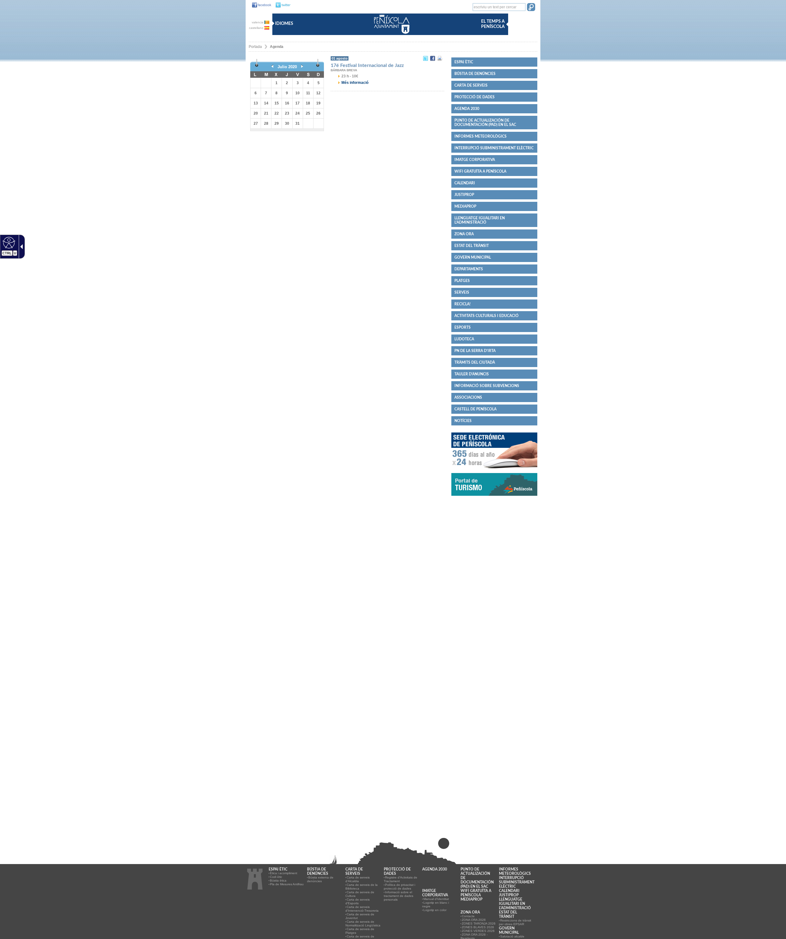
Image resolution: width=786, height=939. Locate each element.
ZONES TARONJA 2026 (479, 923)
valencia (258, 22)
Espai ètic (463, 62)
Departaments (468, 269)
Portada (255, 47)
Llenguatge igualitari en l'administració (479, 220)
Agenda (276, 47)
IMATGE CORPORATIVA (474, 160)
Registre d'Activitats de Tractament (400, 879)
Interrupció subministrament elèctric (494, 148)
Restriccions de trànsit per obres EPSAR (515, 922)
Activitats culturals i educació (486, 316)
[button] (531, 7)
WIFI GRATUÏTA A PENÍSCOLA (480, 171)
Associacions (468, 397)
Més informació (354, 82)
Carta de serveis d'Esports (357, 901)
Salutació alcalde (512, 936)
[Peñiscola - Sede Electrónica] (494, 471)
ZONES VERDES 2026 (478, 931)
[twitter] (281, 5)
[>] (302, 67)
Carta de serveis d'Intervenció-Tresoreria (362, 908)
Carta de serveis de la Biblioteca (361, 886)
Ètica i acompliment (283, 873)
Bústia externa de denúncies (320, 879)
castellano (256, 27)
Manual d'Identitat (436, 899)
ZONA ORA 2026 (474, 919)
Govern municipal (472, 257)
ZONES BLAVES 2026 (478, 927)
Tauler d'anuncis (471, 374)
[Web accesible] (8, 242)
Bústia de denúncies (475, 74)
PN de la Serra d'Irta (475, 351)
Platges (462, 281)
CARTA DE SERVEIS (471, 85)
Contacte (468, 916)
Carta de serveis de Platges (359, 930)
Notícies (463, 421)
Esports (462, 327)
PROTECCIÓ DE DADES (474, 97)
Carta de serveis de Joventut (359, 916)
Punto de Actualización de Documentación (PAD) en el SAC (485, 123)
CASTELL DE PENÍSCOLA (475, 409)
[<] (272, 67)
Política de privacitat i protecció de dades (399, 886)
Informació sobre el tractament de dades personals (398, 895)
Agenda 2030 (466, 109)
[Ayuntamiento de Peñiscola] (390, 34)
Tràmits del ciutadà (474, 362)
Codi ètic (276, 876)
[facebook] (260, 5)
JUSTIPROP (464, 195)
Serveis (461, 292)
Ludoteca (464, 339)
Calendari (464, 183)
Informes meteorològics (480, 136)
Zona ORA (464, 234)
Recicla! (462, 304)
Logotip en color (434, 910)
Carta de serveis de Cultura (359, 894)
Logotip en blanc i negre (435, 904)
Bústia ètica (278, 880)
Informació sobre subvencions (486, 386)
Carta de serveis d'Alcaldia (357, 879)
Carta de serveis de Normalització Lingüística (362, 923)
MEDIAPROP (465, 206)
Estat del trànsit (471, 246)
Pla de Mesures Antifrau (287, 884)
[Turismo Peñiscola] (494, 498)
